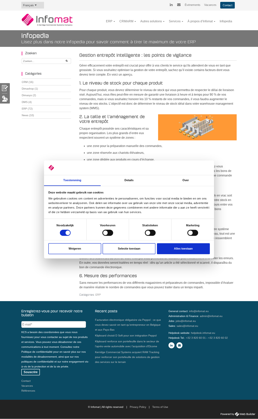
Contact (227, 5)
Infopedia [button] (226, 21)
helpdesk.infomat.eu (203, 332)
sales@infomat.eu (187, 325)
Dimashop (30, 88)
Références (28, 390)
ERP (98, 295)
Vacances (210, 4)
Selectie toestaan (129, 248)
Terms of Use (160, 406)
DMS (27, 102)
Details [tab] (129, 180)
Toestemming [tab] (72, 180)
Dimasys (29, 95)
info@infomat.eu (199, 311)
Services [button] (175, 21)
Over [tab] (185, 180)
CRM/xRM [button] (126, 21)
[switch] (107, 233)
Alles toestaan (183, 248)
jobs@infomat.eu (186, 320)
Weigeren (75, 248)
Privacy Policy (138, 406)
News (28, 115)
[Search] (67, 61)
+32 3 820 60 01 (196, 337)
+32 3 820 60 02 (218, 337)
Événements (192, 4)
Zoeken (31, 53)
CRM (27, 81)
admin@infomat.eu (211, 316)
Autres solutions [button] (151, 21)
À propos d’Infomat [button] (200, 21)
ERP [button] (109, 21)
